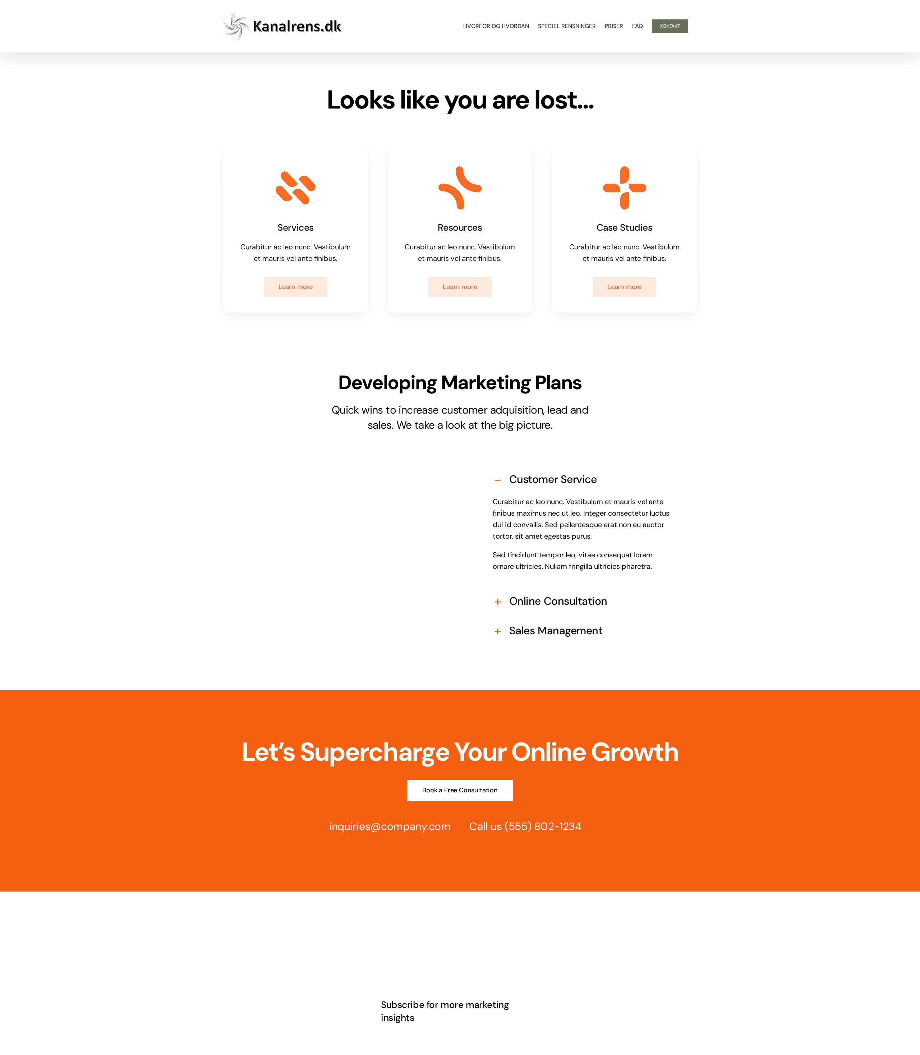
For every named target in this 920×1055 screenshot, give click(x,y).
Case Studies (398, 988)
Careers (233, 976)
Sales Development (406, 951)
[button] (583, 479)
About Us (235, 939)
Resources (236, 964)
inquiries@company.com (390, 826)
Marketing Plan (400, 939)
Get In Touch (239, 951)
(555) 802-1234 (543, 826)
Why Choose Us (401, 976)
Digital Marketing (403, 964)
